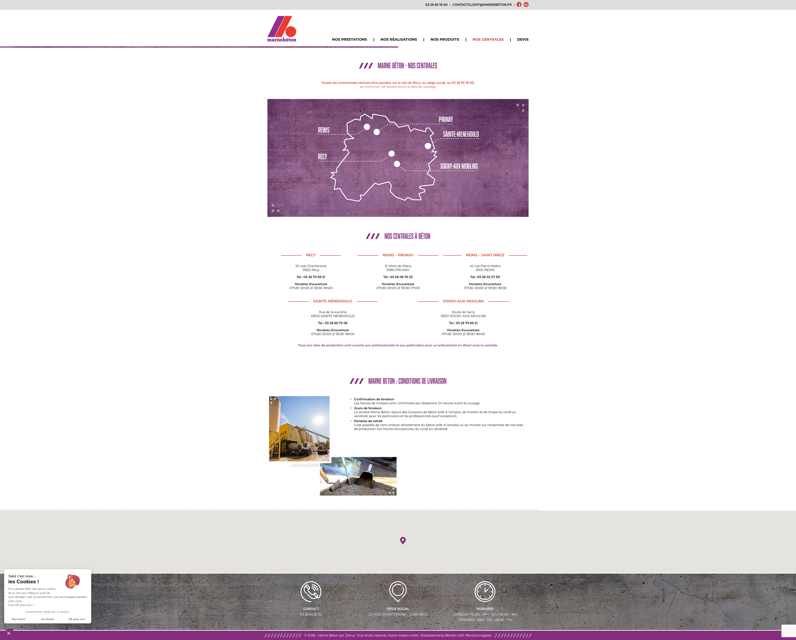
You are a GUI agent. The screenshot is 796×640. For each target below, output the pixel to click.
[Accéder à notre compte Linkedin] (526, 5)
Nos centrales (488, 39)
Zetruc (350, 635)
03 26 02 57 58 (488, 277)
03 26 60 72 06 (336, 323)
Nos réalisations (399, 39)
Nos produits (445, 39)
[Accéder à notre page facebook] (519, 5)
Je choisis (47, 619)
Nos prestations (349, 39)
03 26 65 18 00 (436, 5)
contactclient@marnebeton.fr (482, 5)
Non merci (18, 619)
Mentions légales (478, 635)
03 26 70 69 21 (314, 277)
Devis (523, 39)
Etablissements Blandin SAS (442, 635)
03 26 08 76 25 (401, 277)
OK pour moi (76, 619)
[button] (403, 541)
